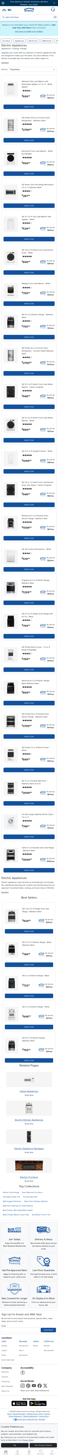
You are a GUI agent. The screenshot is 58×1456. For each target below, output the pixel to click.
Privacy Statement (15, 1416)
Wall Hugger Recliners (12, 1201)
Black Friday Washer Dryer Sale (16, 1215)
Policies (47, 1414)
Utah (3, 1341)
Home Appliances (29, 1091)
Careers (4, 1377)
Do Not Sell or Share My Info (27, 1419)
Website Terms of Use (35, 1414)
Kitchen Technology (11, 1192)
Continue (48, 1330)
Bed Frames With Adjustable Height (18, 1210)
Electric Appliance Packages (29, 1148)
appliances (6, 48)
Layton (4, 1350)
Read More (5, 63)
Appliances (19, 41)
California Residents (30, 1416)
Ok (15, 1445)
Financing (5, 1381)
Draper (4, 1346)
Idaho (36, 1341)
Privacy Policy (28, 1440)
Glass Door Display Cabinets (36, 1201)
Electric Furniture (29, 1177)
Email (3, 1326)
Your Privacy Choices (43, 1445)
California (49, 1341)
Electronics (33, 41)
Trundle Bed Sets (30, 1197)
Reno (21, 1350)
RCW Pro (5, 1372)
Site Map (42, 1419)
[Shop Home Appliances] (29, 1079)
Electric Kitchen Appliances (29, 1120)
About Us (5, 1391)
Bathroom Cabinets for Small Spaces (18, 1206)
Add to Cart (29, 107)
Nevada (23, 1341)
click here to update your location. (29, 31)
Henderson (23, 1346)
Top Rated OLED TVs (11, 1197)
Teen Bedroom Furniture (32, 1192)
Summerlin (23, 1355)
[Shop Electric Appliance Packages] (29, 1136)
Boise (35, 1346)
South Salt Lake (7, 1360)
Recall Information (19, 1414)
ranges (24, 48)
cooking (15, 48)
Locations (6, 1337)
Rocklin (47, 1346)
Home (9, 1414)
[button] (11, 3)
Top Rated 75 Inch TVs (41, 1215)
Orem (3, 1355)
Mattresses (47, 41)
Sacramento (49, 1350)
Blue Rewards (7, 1386)
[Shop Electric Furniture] (29, 1165)
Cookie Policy (44, 1416)
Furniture (6, 41)
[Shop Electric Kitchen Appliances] (29, 1108)
